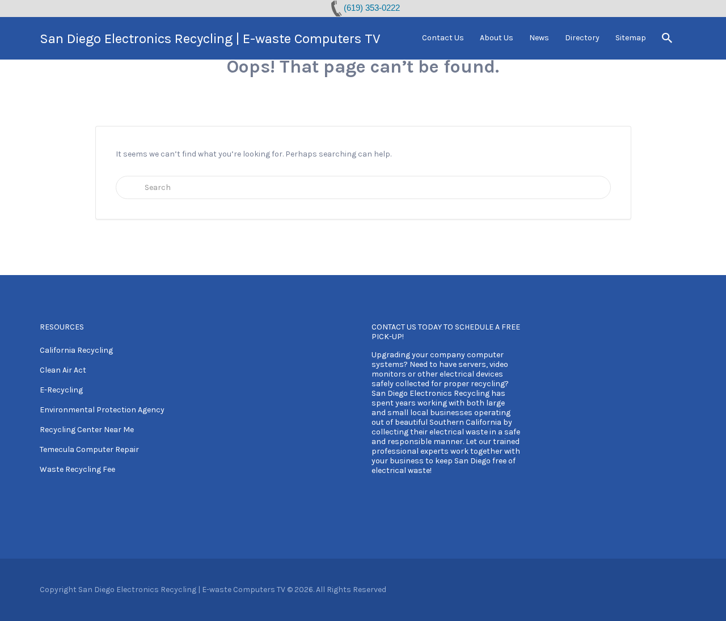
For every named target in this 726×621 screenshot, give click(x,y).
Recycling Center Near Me (87, 429)
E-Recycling (61, 390)
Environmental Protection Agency (102, 410)
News (539, 38)
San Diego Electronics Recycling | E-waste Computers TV (210, 39)
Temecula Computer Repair (89, 449)
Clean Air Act (63, 370)
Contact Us (443, 38)
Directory (582, 38)
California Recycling (76, 350)
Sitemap (630, 38)
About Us (496, 38)
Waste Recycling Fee (77, 469)
